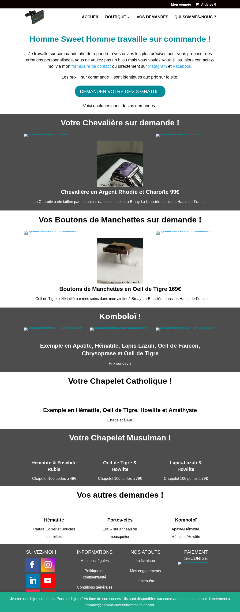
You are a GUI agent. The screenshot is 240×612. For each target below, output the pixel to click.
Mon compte (181, 4)
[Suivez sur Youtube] (48, 581)
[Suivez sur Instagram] (48, 565)
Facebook (182, 66)
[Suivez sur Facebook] (32, 565)
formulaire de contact (91, 66)
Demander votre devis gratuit (120, 91)
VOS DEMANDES (152, 17)
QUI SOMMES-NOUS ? (195, 17)
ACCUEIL (90, 17)
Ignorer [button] (148, 605)
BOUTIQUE (115, 17)
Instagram (157, 66)
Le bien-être (145, 581)
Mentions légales (94, 561)
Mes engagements (145, 571)
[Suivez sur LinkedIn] (33, 581)
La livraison (145, 561)
